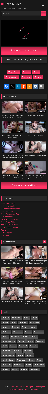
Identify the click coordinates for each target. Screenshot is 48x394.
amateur (17, 318)
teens (25, 369)
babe (6, 322)
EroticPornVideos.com (10, 219)
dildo (26, 336)
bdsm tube (5, 235)
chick (27, 72)
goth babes (15, 72)
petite (30, 355)
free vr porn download (9, 225)
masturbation (9, 355)
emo (35, 336)
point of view (8, 360)
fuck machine (12, 77)
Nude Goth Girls (16, 387)
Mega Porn (27, 389)
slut (40, 360)
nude (21, 355)
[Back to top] (41, 387)
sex (32, 360)
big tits (16, 327)
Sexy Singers (6, 233)
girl (5, 346)
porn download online (9, 227)
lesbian (18, 350)
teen (15, 369)
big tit (6, 327)
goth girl (24, 346)
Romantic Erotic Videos (10, 209)
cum (5, 336)
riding (39, 77)
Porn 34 (4, 230)
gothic (34, 346)
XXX (43, 387)
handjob (7, 350)
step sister (40, 365)
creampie (39, 332)
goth (13, 346)
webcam (35, 369)
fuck (37, 72)
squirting (19, 365)
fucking (40, 341)
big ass (23, 322)
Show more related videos (24, 185)
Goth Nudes (12, 4)
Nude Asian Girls (8, 222)
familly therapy (9, 341)
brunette (18, 332)
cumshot (16, 336)
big (15, 322)
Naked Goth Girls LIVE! (25, 50)
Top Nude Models (15, 389)
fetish (22, 341)
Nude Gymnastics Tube (10, 214)
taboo (6, 369)
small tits (7, 365)
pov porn (22, 360)
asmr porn (36, 389)
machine (27, 77)
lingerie (29, 350)
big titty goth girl (29, 327)
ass (35, 318)
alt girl (6, 318)
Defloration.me (7, 217)
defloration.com (7, 211)
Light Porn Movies (8, 203)
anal (27, 318)
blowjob (7, 332)
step (29, 365)
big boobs (35, 322)
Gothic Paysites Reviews (32, 387)
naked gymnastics (8, 206)
